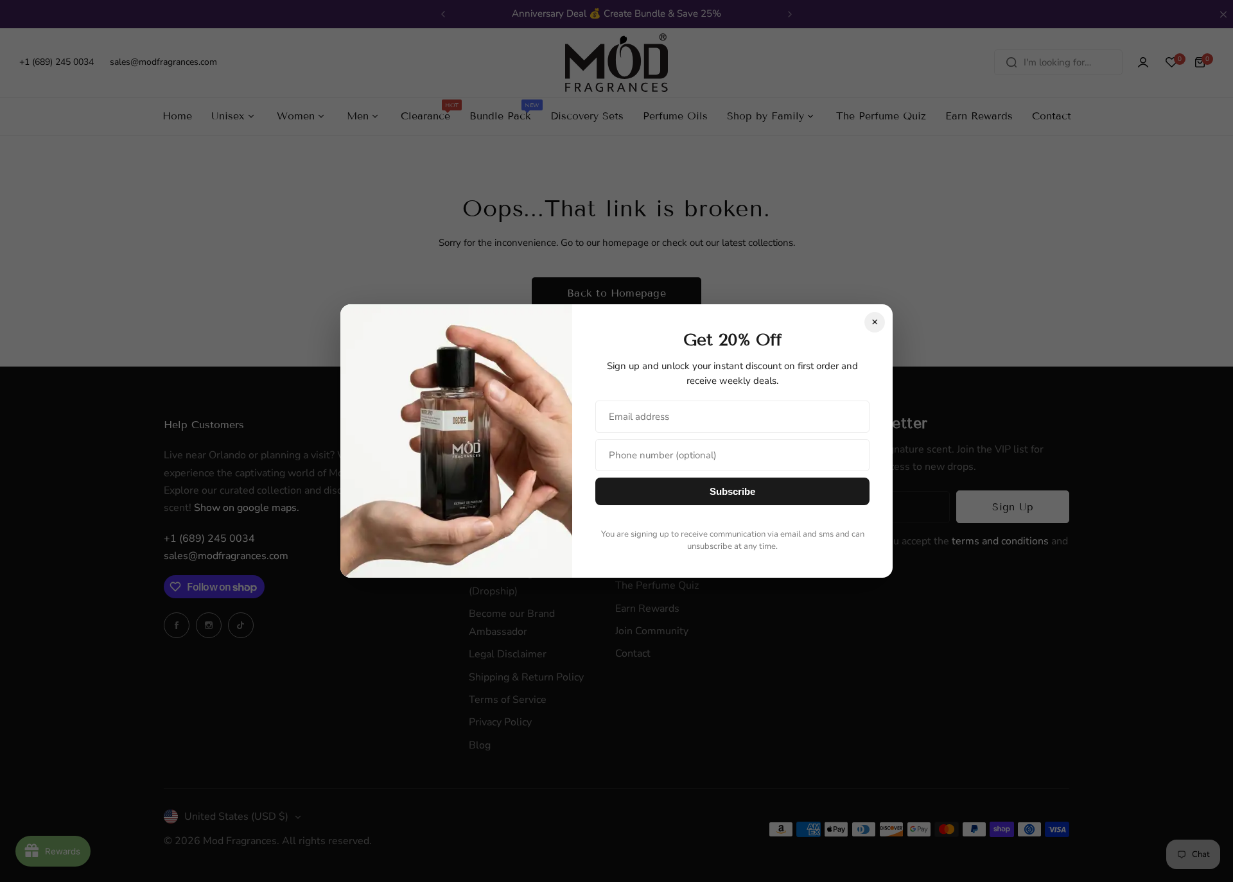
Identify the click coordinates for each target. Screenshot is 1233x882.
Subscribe (732, 491)
